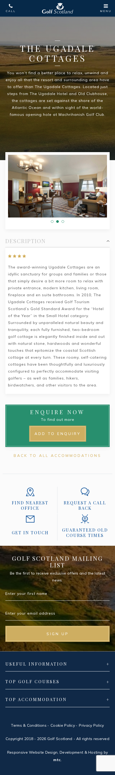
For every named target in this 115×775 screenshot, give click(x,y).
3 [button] (63, 221)
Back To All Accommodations (57, 455)
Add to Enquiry (57, 433)
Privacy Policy (91, 725)
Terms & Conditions (28, 725)
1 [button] (52, 221)
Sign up (58, 633)
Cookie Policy (63, 725)
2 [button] (57, 221)
